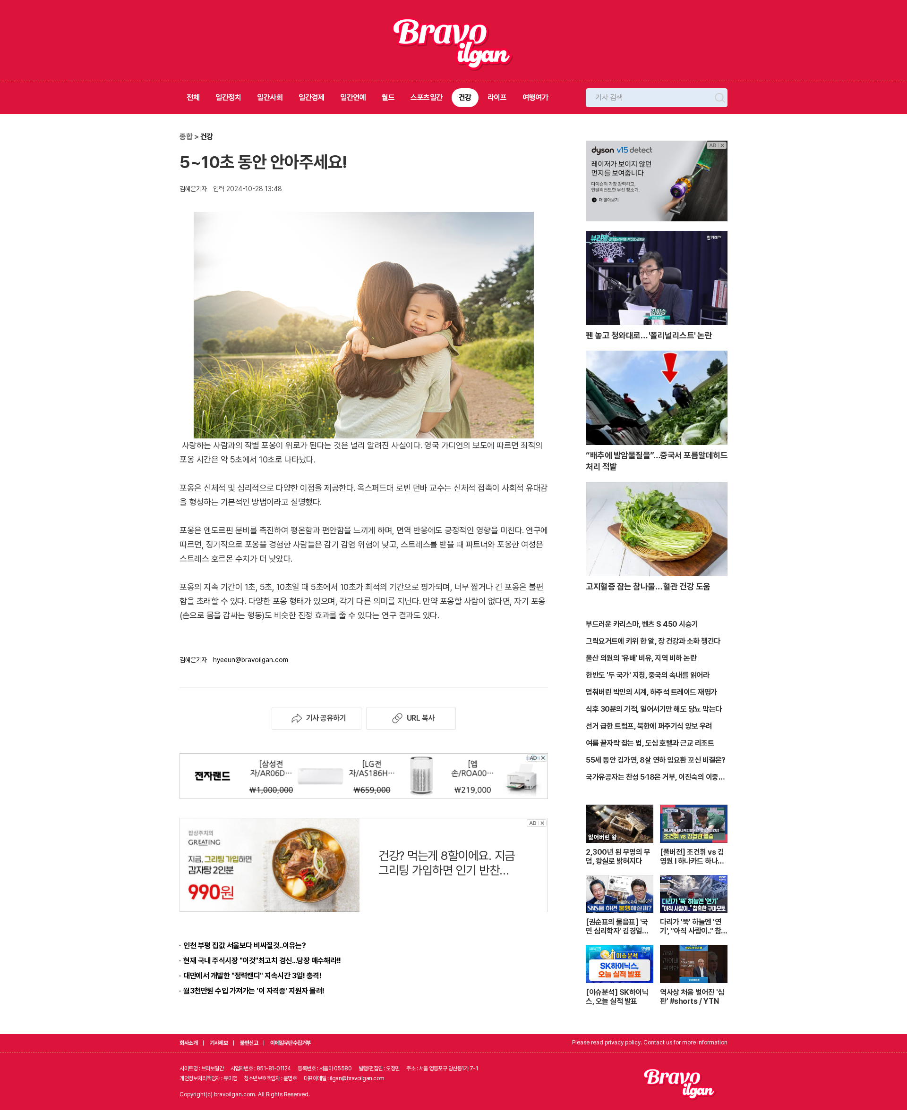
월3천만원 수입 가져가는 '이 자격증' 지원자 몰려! (254, 990)
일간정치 (228, 97)
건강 (465, 97)
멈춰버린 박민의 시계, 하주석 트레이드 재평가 (651, 692)
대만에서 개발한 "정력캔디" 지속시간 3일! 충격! (252, 975)
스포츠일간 (427, 97)
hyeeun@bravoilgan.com (250, 660)
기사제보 (219, 1043)
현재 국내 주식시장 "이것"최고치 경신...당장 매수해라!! (262, 960)
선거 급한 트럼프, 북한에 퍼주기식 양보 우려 (649, 726)
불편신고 (249, 1043)
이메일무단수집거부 (290, 1043)
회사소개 (188, 1043)
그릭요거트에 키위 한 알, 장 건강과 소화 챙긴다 (653, 641)
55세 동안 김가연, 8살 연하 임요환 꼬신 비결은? (656, 760)
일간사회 (269, 97)
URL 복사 (421, 718)
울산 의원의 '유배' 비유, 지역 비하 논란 (641, 658)
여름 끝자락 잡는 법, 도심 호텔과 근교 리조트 (650, 743)
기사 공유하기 (326, 718)
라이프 (497, 97)
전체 (193, 97)
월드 (388, 97)
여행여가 (535, 97)
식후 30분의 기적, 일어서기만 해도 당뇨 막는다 (654, 709)
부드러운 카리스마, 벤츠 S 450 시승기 (642, 624)
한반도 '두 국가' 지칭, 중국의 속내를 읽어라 (647, 675)
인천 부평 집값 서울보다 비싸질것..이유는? (244, 945)
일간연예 (353, 97)
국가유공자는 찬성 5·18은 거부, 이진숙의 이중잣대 (655, 778)
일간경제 (311, 97)
